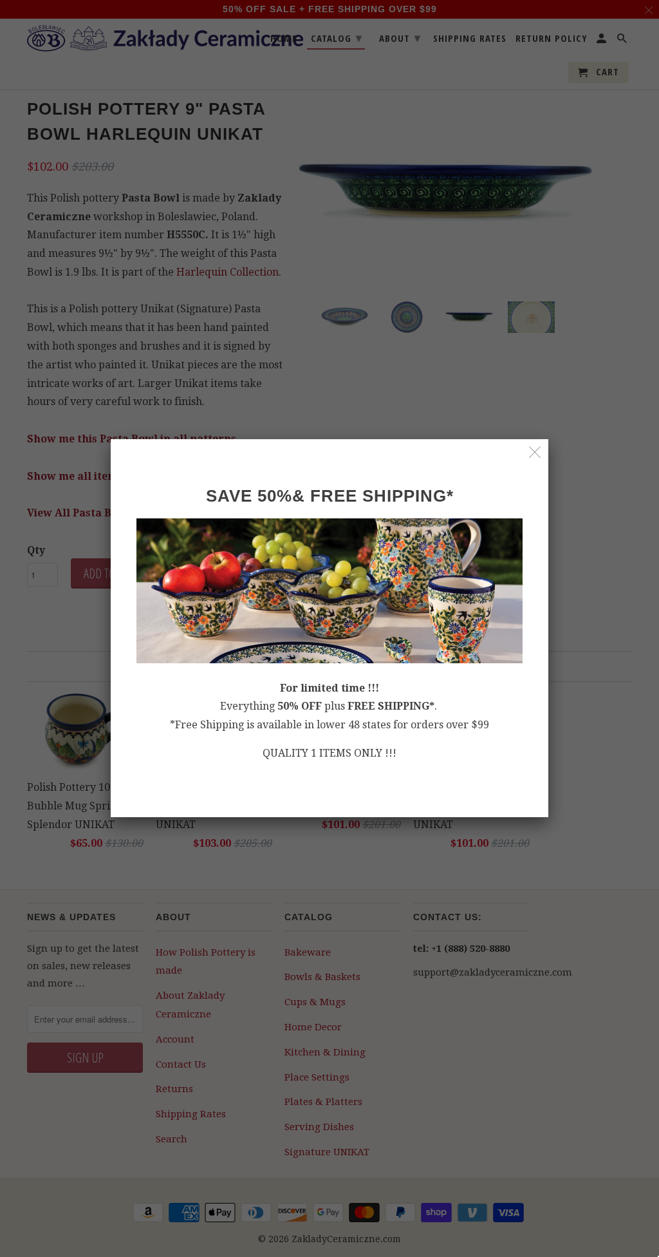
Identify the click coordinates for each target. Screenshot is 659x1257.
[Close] (535, 452)
